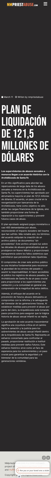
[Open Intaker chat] (19, 476)
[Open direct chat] (44, 458)
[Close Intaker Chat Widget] (48, 458)
